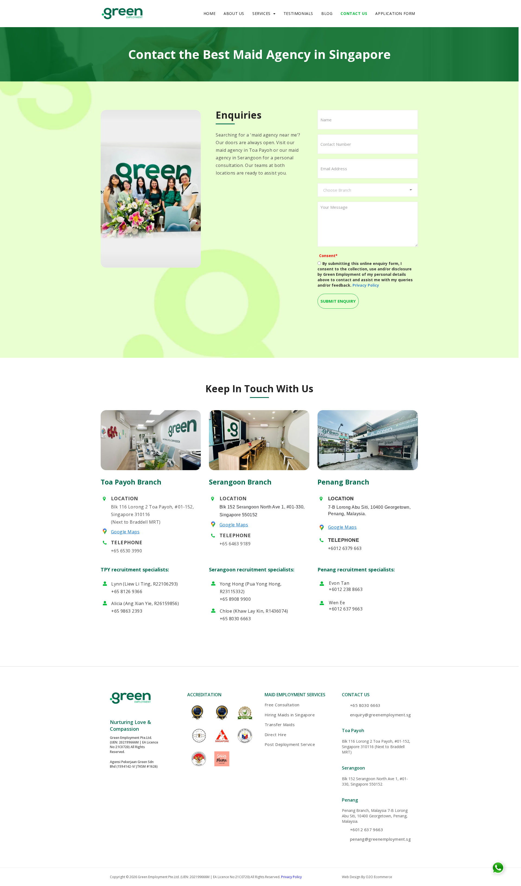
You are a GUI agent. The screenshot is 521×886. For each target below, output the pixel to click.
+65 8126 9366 (126, 591)
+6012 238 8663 (346, 589)
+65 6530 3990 (126, 551)
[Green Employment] (122, 13)
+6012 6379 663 (345, 548)
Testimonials (298, 13)
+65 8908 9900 (235, 599)
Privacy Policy (291, 877)
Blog (326, 13)
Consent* (328, 255)
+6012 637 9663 (346, 609)
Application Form (395, 13)
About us (234, 13)
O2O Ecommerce (379, 877)
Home (209, 13)
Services (261, 13)
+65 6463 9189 (235, 544)
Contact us (354, 13)
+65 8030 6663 (235, 619)
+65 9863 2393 (126, 611)
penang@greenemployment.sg (380, 839)
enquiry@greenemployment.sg (380, 714)
